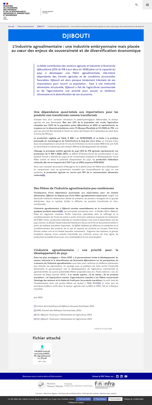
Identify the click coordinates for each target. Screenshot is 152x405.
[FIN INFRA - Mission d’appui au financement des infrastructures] (104, 384)
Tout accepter (84, 399)
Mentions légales (50, 393)
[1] (35, 306)
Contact (39, 393)
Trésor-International (25, 26)
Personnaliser (115, 399)
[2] (35, 310)
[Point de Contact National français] (78, 384)
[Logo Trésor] (47, 12)
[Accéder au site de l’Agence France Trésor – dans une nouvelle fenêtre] (50, 384)
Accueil (11, 26)
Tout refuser (100, 399)
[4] (99, 283)
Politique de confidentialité (70, 393)
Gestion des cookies (108, 393)
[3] (35, 314)
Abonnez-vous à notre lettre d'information (42, 376)
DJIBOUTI (40, 26)
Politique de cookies (90, 393)
